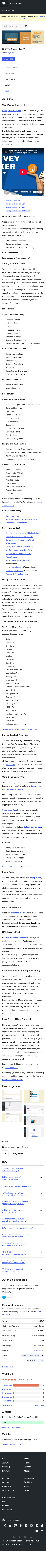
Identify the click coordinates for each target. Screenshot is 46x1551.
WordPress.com (8, 1498)
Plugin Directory (8, 10)
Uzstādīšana (10, 79)
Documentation (11, 1067)
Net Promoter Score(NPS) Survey (19, 550)
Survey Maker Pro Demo (16, 207)
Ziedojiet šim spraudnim (11, 1445)
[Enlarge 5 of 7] (41, 1108)
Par (3, 1459)
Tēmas (27, 1463)
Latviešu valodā (13, 1520)
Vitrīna (26, 1459)
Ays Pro (11, 53)
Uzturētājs (6, 1467)
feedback (25, 1355)
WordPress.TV (8, 1490)
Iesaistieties (29, 1478)
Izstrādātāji (6, 1486)
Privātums (6, 1471)
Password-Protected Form (17, 574)
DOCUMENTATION (23, 866)
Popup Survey (11, 557)
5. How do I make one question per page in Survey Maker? (15, 1202)
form (31, 1355)
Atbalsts (7, 91)
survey (40, 1360)
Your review (7, 1405)
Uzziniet (5, 1478)
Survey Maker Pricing (14, 200)
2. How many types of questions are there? (11, 1178)
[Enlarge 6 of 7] (41, 1119)
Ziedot (26, 1486)
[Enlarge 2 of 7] (19, 1104)
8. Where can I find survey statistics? (17, 1228)
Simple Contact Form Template (18, 553)
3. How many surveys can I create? (16, 1186)
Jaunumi (5, 1463)
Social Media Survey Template (18, 560)
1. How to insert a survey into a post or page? (12, 1169)
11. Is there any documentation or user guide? (14, 1253)
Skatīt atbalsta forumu (11, 1428)
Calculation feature (32, 827)
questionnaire (32, 1360)
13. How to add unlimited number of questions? (12, 1270)
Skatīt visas (39, 1405)
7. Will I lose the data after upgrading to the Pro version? (14, 1220)
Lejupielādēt (8, 59)
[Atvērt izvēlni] (42, 3)
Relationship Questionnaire (16, 523)
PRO (4, 866)
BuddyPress (7, 1510)
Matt (4, 1502)
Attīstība (8, 85)
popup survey (36, 878)
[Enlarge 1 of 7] (19, 1093)
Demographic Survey (14, 516)
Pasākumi (28, 1482)
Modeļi (27, 1471)
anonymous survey (19, 913)
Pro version (10, 764)
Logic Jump (36, 786)
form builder (39, 1355)
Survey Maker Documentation (18, 210)
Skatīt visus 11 (39, 1350)
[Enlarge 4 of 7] (41, 1093)
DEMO (10, 866)
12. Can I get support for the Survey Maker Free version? (14, 1261)
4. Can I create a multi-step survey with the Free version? (14, 1194)
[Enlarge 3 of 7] (19, 1116)
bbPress (5, 1506)
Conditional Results (14, 789)
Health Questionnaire (14, 567)
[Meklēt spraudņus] (26, 26)
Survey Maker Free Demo (16, 204)
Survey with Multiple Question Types (20, 547)
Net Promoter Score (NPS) (17, 938)
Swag (27, 1490)
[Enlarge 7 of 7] (41, 1130)
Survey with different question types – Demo (20, 729)
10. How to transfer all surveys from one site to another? (14, 1244)
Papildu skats (7, 1367)
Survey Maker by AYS (11, 110)
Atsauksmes (9, 73)
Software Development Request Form (21, 519)
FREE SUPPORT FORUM (12, 1079)
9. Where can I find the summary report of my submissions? (15, 1235)
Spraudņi (27, 1467)
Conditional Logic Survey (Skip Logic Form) (23, 533)
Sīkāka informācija (12, 67)
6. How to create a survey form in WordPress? (13, 1211)
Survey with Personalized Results (19, 536)
